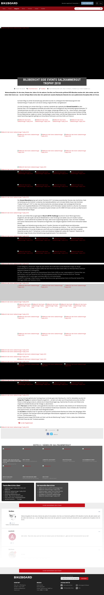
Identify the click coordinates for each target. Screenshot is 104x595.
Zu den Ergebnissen (26, 423)
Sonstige (19, 499)
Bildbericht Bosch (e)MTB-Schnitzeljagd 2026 (50, 488)
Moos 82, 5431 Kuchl (7, 478)
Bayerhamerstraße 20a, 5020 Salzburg (30, 478)
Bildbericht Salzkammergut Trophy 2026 (49, 489)
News (4, 8)
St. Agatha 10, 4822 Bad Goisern (49, 461)
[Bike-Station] (32, 453)
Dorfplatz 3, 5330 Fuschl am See (9, 464)
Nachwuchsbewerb (10, 499)
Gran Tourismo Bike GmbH (29, 476)
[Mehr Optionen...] (99, 512)
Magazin (16, 8)
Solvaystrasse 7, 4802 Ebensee (69, 461)
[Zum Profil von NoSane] (12, 555)
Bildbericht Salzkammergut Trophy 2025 (49, 493)
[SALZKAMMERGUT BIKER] (91, 453)
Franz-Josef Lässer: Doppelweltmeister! (15, 497)
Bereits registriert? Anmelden (70, 3)
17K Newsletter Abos (69, 588)
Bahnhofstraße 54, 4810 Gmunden (89, 461)
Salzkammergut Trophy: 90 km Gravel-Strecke (51, 491)
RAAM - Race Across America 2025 (14, 496)
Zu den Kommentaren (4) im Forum (52, 505)
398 (13, 543)
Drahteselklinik (67, 459)
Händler (43, 8)
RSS (79, 588)
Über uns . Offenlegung (19, 585)
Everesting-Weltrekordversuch (12, 494)
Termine (30, 8)
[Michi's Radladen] (12, 470)
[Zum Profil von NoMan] (12, 517)
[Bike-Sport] (52, 470)
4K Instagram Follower (83, 585)
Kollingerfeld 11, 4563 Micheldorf (49, 478)
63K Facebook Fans (67, 585)
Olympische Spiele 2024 (11, 493)
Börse (23, 8)
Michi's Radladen (7, 476)
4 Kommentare (33, 88)
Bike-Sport (46, 476)
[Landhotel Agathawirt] (52, 453)
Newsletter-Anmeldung (67, 576)
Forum (9, 8)
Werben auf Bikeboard (19, 588)
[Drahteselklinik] (72, 453)
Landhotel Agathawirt (49, 459)
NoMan (43, 88)
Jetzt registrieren (87, 3)
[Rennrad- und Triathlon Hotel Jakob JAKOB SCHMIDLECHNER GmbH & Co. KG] (12, 453)
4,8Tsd (13, 523)
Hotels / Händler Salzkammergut (52, 445)
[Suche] (101, 8)
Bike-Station (26, 459)
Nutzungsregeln (41, 586)
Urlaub (36, 8)
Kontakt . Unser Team (19, 586)
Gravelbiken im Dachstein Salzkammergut (50, 494)
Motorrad (43, 588)
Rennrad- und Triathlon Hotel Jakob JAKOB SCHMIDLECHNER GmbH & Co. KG (12, 461)
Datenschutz (40, 585)
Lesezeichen (52, 430)
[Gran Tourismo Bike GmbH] (32, 470)
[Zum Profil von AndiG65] (12, 536)
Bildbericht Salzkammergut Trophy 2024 (15, 491)
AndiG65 (11, 531)
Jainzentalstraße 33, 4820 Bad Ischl (30, 461)
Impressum (17, 590)
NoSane (11, 549)
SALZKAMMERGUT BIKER (88, 459)
